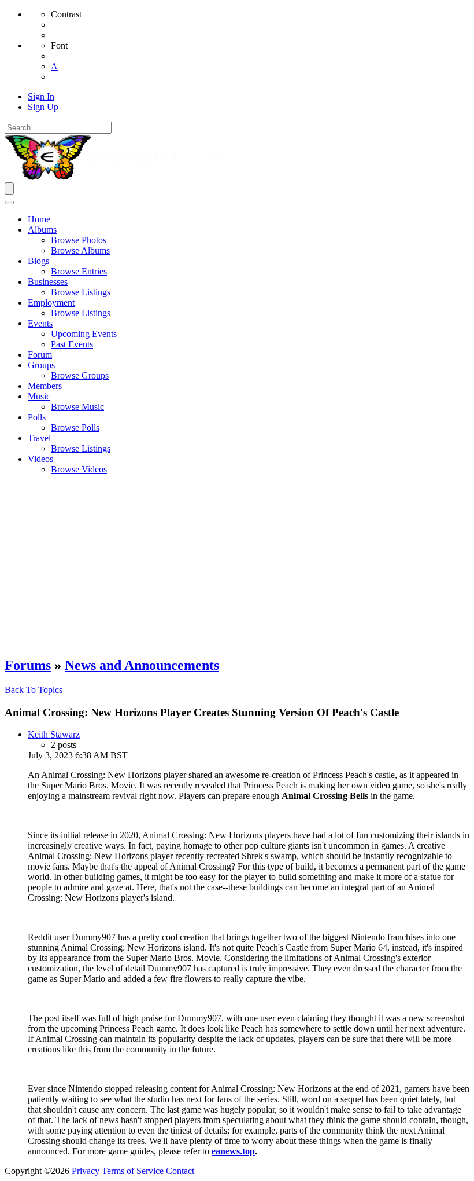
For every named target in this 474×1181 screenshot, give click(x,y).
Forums (28, 665)
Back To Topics (33, 690)
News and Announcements (142, 665)
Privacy (85, 1171)
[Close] (9, 202)
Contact (180, 1171)
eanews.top (233, 1151)
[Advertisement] (237, 565)
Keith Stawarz (54, 734)
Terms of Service (133, 1171)
